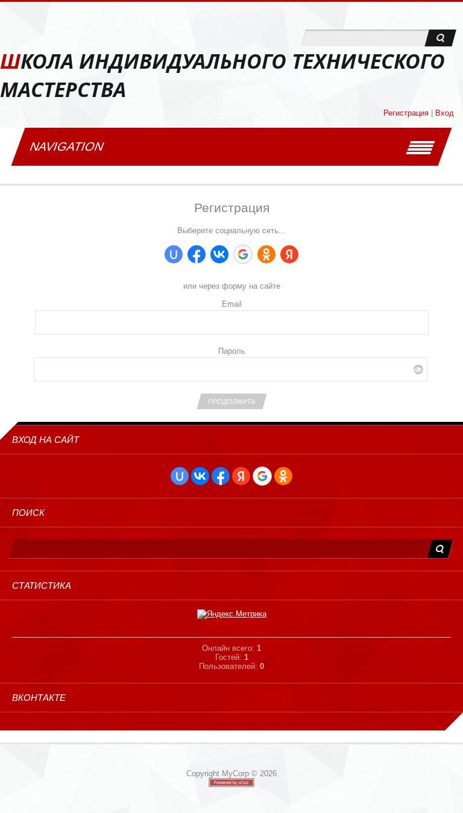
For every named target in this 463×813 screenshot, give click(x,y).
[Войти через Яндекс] (289, 254)
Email (232, 304)
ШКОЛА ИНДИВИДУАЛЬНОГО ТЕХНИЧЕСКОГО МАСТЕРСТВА (222, 75)
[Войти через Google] (243, 254)
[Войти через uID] (174, 254)
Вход (444, 113)
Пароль (231, 351)
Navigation (67, 146)
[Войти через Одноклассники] (266, 254)
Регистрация (406, 113)
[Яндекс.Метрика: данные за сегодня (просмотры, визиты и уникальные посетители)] (231, 614)
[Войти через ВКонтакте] (219, 254)
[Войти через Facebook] (196, 254)
